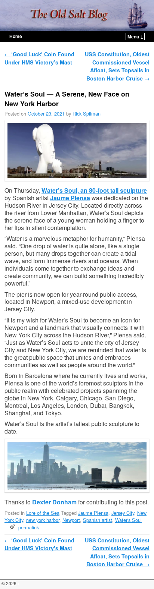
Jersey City (122, 512)
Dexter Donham (54, 502)
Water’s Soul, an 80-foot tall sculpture (94, 190)
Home (15, 36)
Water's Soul (128, 519)
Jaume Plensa (70, 197)
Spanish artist (97, 519)
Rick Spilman (87, 113)
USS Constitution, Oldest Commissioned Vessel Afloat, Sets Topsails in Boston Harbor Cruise (117, 66)
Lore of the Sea (42, 512)
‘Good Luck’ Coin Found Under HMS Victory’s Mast (39, 58)
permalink (28, 527)
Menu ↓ (135, 36)
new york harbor (42, 519)
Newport (71, 519)
